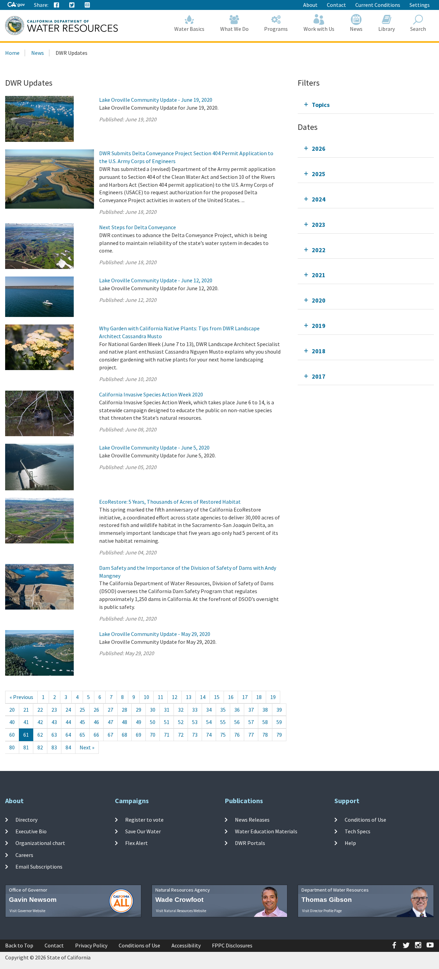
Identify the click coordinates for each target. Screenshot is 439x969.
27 (110, 709)
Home (12, 52)
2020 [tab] (318, 300)
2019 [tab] (318, 326)
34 (209, 709)
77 (251, 734)
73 (195, 734)
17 (245, 697)
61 (26, 734)
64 (68, 734)
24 (68, 709)
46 (96, 722)
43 (54, 722)
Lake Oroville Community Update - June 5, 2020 (154, 447)
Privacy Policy (91, 945)
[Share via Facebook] (57, 5)
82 (40, 747)
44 (68, 722)
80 (12, 747)
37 (251, 709)
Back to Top (19, 945)
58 (265, 722)
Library (386, 28)
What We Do (234, 28)
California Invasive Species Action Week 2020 (151, 394)
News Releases (252, 819)
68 (124, 734)
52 (180, 722)
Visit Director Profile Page (322, 910)
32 (180, 709)
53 (195, 722)
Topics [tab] (321, 105)
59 (279, 722)
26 (96, 709)
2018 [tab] (318, 351)
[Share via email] (87, 5)
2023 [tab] (318, 225)
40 (12, 722)
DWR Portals (250, 842)
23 (54, 709)
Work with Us (319, 28)
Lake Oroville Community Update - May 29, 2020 (154, 633)
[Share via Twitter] (72, 5)
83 (54, 747)
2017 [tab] (318, 376)
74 (209, 734)
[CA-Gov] (16, 5)
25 (82, 709)
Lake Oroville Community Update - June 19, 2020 (155, 99)
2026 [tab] (318, 148)
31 (166, 709)
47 (110, 722)
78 (265, 734)
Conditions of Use (365, 819)
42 (40, 722)
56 (237, 722)
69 (138, 734)
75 (223, 734)
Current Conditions (377, 4)
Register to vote (144, 819)
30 (152, 709)
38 (265, 709)
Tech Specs (357, 831)
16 (231, 697)
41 (26, 722)
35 (223, 709)
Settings (420, 4)
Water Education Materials (266, 831)
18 (259, 697)
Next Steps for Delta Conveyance (137, 227)
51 (166, 722)
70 (152, 734)
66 (96, 734)
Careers (24, 854)
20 (12, 709)
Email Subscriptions (38, 866)
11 (160, 697)
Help (350, 842)
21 (26, 709)
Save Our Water (143, 831)
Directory (26, 819)
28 (124, 709)
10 (146, 697)
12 (174, 697)
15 (217, 697)
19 (273, 697)
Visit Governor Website (27, 910)
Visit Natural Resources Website (181, 910)
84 (68, 747)
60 (12, 734)
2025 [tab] (318, 174)
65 (82, 734)
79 (279, 734)
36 (237, 709)
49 (138, 722)
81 (26, 747)
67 (110, 734)
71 (166, 734)
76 (237, 734)
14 (202, 697)
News (356, 28)
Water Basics (189, 28)
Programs (276, 28)
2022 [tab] (318, 250)
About (310, 4)
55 (223, 722)
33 (195, 709)
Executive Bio (31, 831)
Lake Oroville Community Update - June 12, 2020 (155, 280)
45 (82, 722)
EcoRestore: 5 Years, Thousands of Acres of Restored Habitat (170, 501)
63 (54, 734)
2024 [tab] (318, 199)
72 (180, 734)
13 (188, 697)
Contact (336, 4)
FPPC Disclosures (232, 945)
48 (124, 722)
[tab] (366, 104)
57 (251, 722)
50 (152, 722)
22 (40, 709)
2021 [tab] (318, 275)
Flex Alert (136, 842)
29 (138, 709)
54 (209, 722)
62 (40, 734)
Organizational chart (40, 842)
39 (279, 709)
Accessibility (186, 945)
